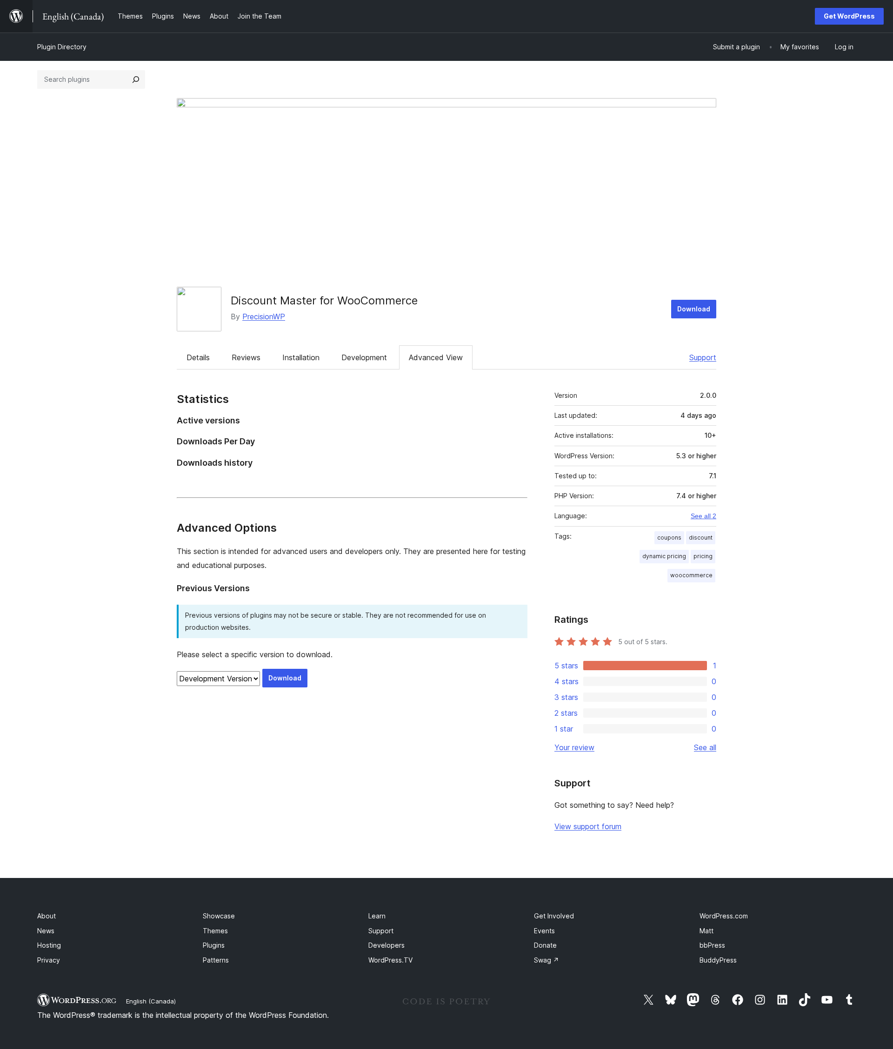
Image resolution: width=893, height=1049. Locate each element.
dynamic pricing (664, 556)
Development (364, 357)
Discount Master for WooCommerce (324, 300)
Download (693, 309)
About (46, 916)
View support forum (587, 826)
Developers (386, 945)
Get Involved (554, 916)
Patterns (216, 960)
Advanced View (436, 357)
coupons (669, 537)
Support (702, 357)
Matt (706, 931)
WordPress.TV (390, 960)
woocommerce (691, 575)
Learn (377, 916)
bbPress (712, 945)
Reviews (246, 357)
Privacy (48, 960)
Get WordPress (849, 16)
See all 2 (703, 516)
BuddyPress (718, 960)
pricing (703, 556)
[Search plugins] (136, 79)
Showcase (219, 916)
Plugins (214, 945)
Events (544, 931)
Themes (215, 931)
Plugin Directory (62, 47)
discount (701, 537)
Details (198, 357)
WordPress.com (724, 916)
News (45, 931)
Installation (301, 357)
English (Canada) (151, 1001)
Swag (546, 960)
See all (705, 747)
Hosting (49, 945)
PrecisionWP (263, 316)
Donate (545, 945)
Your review (574, 747)
